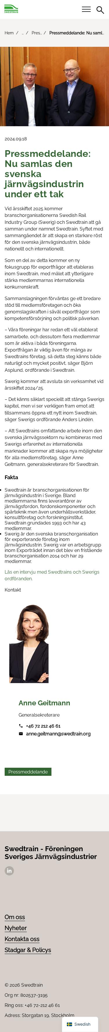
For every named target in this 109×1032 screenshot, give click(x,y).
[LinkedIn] (9, 874)
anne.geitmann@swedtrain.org (58, 734)
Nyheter (16, 928)
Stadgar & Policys (28, 950)
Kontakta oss (22, 939)
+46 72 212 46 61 (43, 726)
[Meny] (86, 9)
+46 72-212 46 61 (42, 1005)
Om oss (15, 917)
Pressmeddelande (28, 772)
